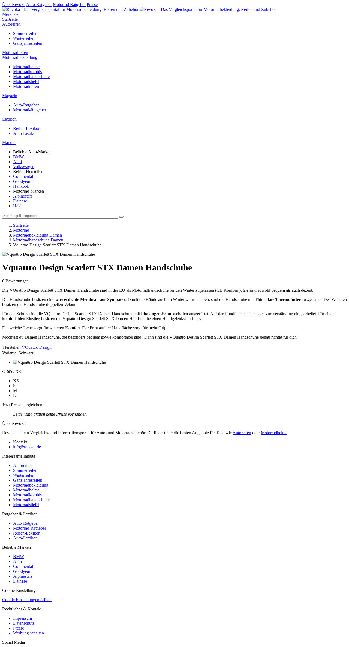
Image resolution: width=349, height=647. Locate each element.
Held (17, 206)
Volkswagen (23, 166)
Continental (23, 176)
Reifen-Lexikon (26, 128)
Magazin (9, 95)
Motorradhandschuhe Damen (38, 240)
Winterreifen (23, 38)
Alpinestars (22, 196)
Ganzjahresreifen (27, 43)
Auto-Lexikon (25, 133)
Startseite (10, 19)
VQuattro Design (37, 347)
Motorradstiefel (26, 81)
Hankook (21, 186)
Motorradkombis (27, 71)
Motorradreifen (15, 52)
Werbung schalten (28, 633)
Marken (9, 142)
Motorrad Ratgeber (69, 4)
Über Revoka (13, 4)
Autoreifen (11, 24)
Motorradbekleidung (19, 57)
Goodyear (21, 181)
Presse (92, 4)
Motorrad (21, 230)
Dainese (20, 201)
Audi (17, 161)
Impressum (22, 618)
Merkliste (10, 14)
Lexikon (9, 119)
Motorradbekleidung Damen (37, 235)
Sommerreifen (25, 33)
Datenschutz (23, 623)
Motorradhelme (26, 66)
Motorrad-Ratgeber (29, 110)
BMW (18, 156)
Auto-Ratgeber (39, 4)
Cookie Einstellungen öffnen (27, 599)
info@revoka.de (27, 447)
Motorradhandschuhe (31, 76)
